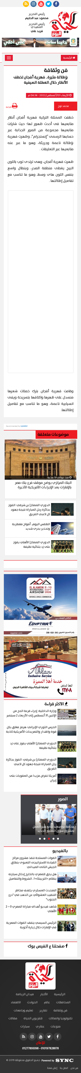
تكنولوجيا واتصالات (61, 1018)
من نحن (74, 1068)
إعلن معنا (52, 1068)
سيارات (25, 1026)
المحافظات (63, 1002)
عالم (47, 1002)
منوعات (56, 1026)
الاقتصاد (16, 1002)
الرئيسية (68, 58)
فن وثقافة (60, 1010)
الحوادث (32, 1002)
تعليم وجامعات (23, 1010)
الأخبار (44, 994)
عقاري (40, 1026)
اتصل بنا (63, 1068)
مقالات (12, 1018)
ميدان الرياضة (25, 994)
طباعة (9, 107)
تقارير (43, 1010)
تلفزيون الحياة (33, 1018)
